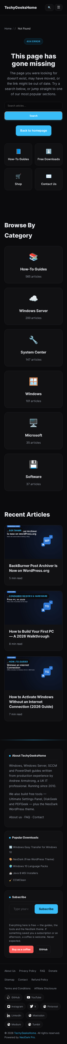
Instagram (15, 1007)
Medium (14, 1025)
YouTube (34, 998)
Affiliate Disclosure (45, 988)
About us (15, 817)
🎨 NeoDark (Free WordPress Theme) (31, 859)
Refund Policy (39, 979)
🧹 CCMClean (17, 879)
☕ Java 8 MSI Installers (23, 873)
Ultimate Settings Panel (25, 799)
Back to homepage (33, 130)
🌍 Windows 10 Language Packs (28, 866)
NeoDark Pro (27, 1037)
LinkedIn (14, 1016)
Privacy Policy (27, 970)
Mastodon (36, 1016)
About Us (9, 970)
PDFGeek (21, 804)
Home (8, 28)
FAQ (27, 817)
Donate (53, 970)
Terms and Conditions (17, 988)
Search (34, 115)
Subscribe (46, 909)
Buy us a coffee (21, 949)
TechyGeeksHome (20, 7)
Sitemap (9, 979)
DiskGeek (50, 799)
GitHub (43, 949)
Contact (38, 817)
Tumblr (34, 1025)
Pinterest (50, 1007)
